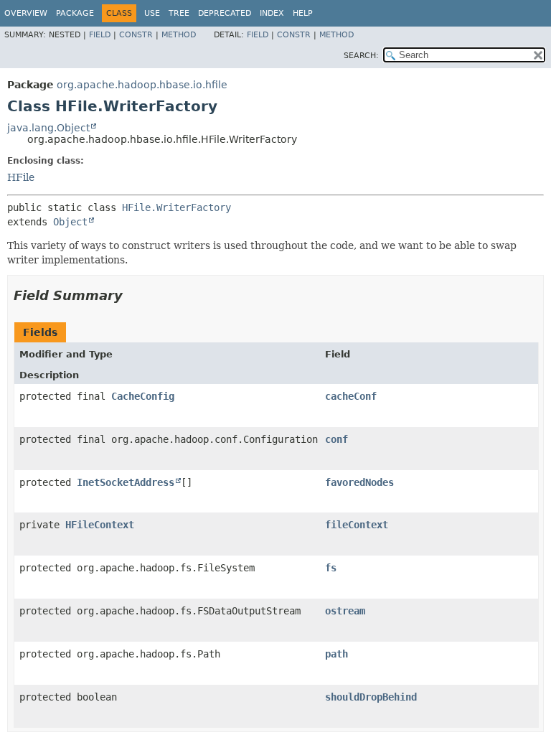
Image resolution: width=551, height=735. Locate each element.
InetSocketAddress (125, 482)
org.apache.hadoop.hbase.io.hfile (142, 84)
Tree (179, 13)
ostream (345, 611)
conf (336, 439)
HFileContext (99, 524)
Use (152, 13)
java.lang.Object (48, 128)
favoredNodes (359, 482)
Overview (25, 13)
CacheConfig (142, 396)
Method (178, 34)
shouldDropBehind (371, 697)
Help (303, 13)
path (336, 654)
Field (99, 34)
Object (70, 222)
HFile (20, 177)
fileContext (356, 524)
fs (330, 568)
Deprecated (224, 13)
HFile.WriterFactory (176, 207)
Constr (136, 34)
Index (272, 13)
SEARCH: (361, 55)
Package (75, 13)
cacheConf (351, 396)
